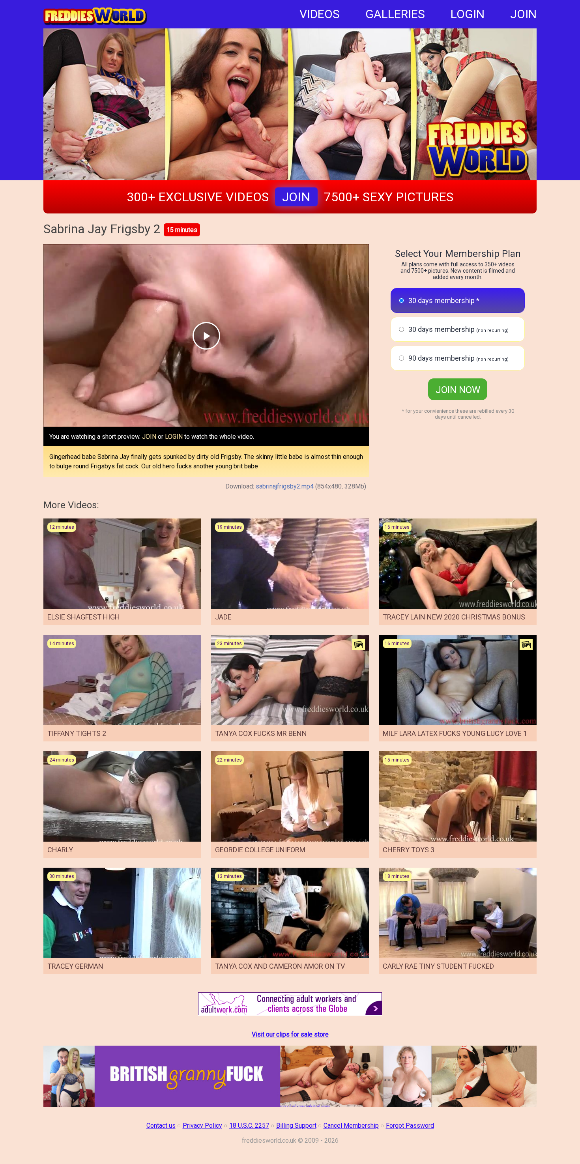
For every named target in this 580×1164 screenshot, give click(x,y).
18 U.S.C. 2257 (249, 1125)
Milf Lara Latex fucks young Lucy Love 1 (455, 733)
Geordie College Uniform (260, 850)
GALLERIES (395, 14)
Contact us (161, 1125)
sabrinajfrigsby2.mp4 (285, 486)
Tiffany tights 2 (76, 733)
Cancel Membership (351, 1125)
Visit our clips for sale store (290, 1034)
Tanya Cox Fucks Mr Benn (261, 733)
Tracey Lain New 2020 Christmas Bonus (454, 617)
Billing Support (296, 1125)
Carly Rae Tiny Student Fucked (438, 966)
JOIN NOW (458, 389)
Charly (60, 850)
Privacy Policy (202, 1125)
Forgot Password (410, 1125)
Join (296, 196)
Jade (223, 617)
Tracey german (75, 966)
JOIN (523, 14)
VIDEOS (319, 14)
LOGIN (468, 14)
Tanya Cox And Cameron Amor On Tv (280, 966)
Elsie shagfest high (83, 617)
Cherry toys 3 (408, 850)
